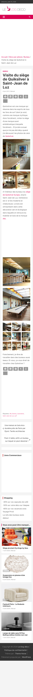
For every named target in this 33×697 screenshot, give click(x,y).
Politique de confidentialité (15, 650)
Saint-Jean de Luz (8, 416)
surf (15, 416)
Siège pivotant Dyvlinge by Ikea (15, 548)
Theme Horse (20, 654)
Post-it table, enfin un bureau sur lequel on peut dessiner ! (16, 439)
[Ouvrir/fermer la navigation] (3, 17)
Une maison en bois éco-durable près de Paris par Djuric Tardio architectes (15, 428)
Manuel (12, 91)
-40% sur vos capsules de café (15, 502)
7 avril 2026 (6, 550)
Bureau (5, 71)
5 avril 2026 (6, 608)
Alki (4, 219)
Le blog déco (23, 647)
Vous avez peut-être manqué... (16, 525)
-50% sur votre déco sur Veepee (16, 505)
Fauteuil (6, 543)
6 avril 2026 (6, 579)
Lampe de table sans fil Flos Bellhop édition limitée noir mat (15, 634)
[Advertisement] (16, 38)
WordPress (26, 657)
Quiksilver (9, 136)
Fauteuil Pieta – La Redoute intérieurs (13, 605)
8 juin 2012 (6, 91)
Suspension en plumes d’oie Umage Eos (14, 576)
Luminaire (6, 570)
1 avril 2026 (6, 637)
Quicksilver (20, 413)
